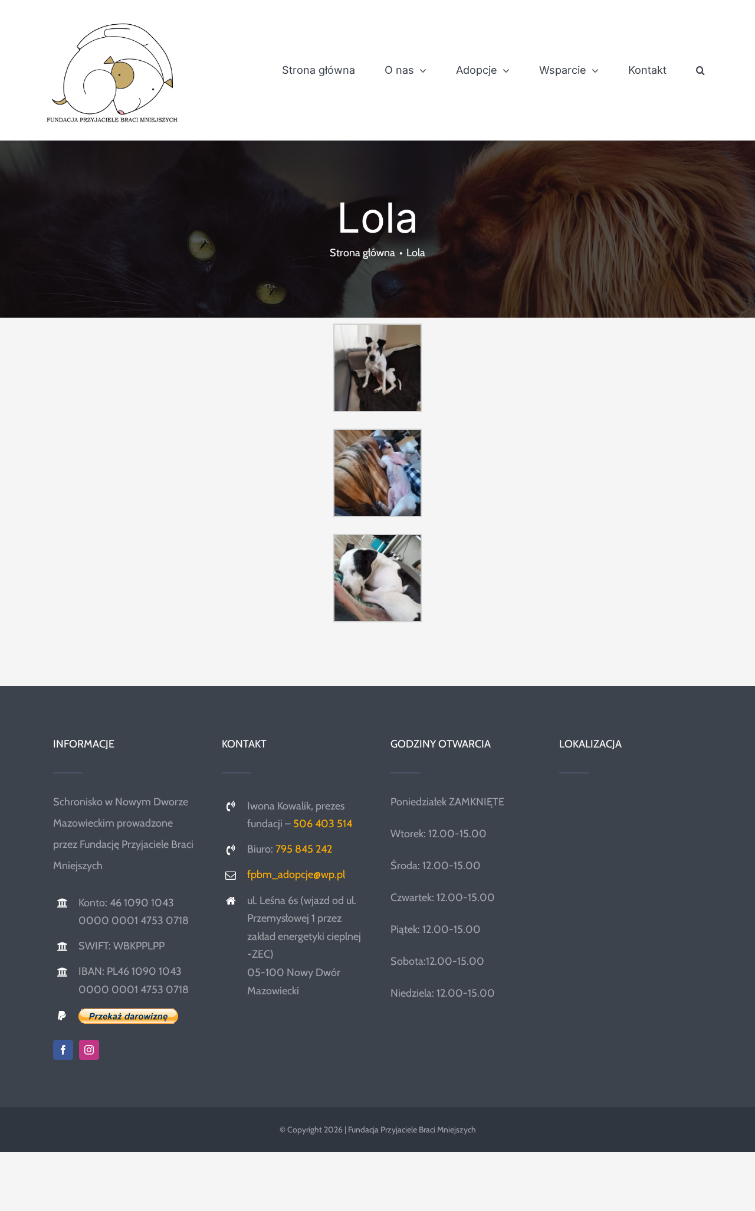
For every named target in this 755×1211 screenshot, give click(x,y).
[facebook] (63, 1050)
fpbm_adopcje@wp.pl (296, 874)
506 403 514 (322, 823)
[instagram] (89, 1050)
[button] (700, 70)
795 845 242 (303, 849)
